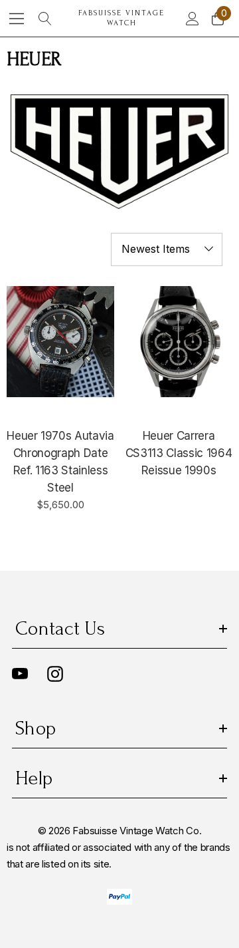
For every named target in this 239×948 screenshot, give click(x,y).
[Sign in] (191, 18)
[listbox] (166, 249)
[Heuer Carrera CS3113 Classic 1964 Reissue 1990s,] (178, 342)
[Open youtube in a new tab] (20, 674)
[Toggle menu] (17, 18)
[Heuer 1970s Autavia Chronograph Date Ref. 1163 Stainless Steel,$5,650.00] (60, 342)
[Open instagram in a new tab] (55, 674)
